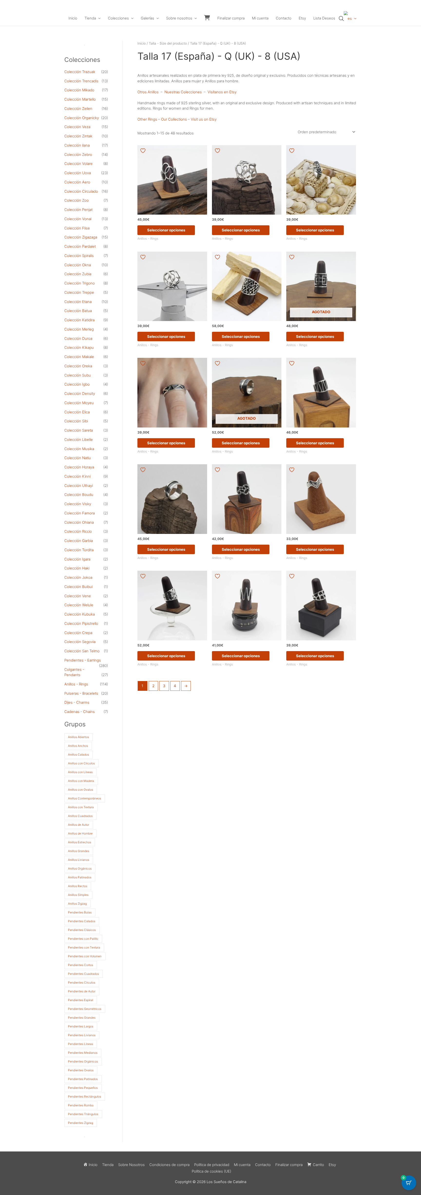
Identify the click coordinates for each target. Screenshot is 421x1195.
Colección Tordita (79, 550)
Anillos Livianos (78, 860)
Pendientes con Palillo (83, 938)
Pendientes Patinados (83, 1079)
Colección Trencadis (81, 81)
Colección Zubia (77, 274)
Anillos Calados (78, 754)
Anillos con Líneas (80, 772)
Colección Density (79, 393)
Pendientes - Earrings (82, 660)
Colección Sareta (78, 430)
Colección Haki (76, 568)
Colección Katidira (79, 320)
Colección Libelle (78, 439)
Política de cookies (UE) (211, 1171)
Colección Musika (79, 448)
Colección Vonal (77, 219)
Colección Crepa (78, 632)
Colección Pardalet (80, 246)
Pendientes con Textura (84, 947)
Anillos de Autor (78, 824)
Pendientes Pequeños (83, 1088)
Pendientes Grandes (82, 1017)
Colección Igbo (77, 384)
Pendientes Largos (80, 1026)
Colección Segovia (80, 641)
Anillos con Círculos (81, 763)
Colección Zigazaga (80, 237)
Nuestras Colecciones (183, 92)
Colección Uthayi (78, 485)
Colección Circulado (81, 191)
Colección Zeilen (78, 108)
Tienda (90, 18)
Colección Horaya (79, 467)
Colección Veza (77, 126)
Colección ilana (77, 145)
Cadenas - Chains (79, 711)
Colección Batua (78, 310)
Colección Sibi (76, 421)
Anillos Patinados (79, 877)
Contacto (283, 18)
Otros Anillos (148, 92)
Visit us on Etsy (204, 119)
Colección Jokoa (78, 577)
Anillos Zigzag (77, 903)
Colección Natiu (77, 457)
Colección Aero (77, 182)
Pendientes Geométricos (84, 1009)
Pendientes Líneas (80, 1044)
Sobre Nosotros (131, 1164)
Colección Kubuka (79, 614)
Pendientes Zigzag (80, 1123)
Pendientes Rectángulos (84, 1096)
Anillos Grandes (78, 851)
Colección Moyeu (79, 402)
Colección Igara (77, 559)
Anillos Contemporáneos (84, 798)
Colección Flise (77, 228)
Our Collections (174, 119)
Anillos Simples (78, 895)
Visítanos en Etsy (222, 92)
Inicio (72, 18)
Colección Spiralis (79, 255)
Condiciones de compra (169, 1164)
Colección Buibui (78, 586)
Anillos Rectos (77, 886)
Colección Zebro (78, 154)
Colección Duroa (78, 338)
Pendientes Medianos (82, 1052)
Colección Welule (78, 605)
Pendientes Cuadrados (83, 974)
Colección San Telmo (82, 651)
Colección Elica (77, 412)
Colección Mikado (79, 90)
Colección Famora (79, 513)
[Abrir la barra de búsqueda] (341, 18)
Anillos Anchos (78, 746)
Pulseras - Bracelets (81, 693)
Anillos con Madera (81, 781)
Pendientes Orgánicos (83, 1061)
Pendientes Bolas (80, 912)
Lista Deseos (324, 18)
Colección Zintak (78, 136)
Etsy (302, 18)
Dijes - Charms (76, 702)
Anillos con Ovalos (80, 789)
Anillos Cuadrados (80, 816)
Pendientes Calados (81, 921)
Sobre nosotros (179, 18)
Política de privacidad (211, 1164)
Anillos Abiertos (78, 737)
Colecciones (118, 18)
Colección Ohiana (79, 522)
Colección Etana (78, 301)
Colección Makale (79, 356)
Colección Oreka (78, 366)
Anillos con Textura (81, 807)
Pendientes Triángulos (83, 1114)
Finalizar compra (231, 18)
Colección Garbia (78, 540)
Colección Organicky (81, 117)
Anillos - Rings (76, 684)
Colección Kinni (77, 476)
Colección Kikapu (79, 347)
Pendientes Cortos (80, 965)
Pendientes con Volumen (85, 956)
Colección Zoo (76, 200)
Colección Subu (77, 375)
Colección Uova (77, 173)
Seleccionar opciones (166, 230)
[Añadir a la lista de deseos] (143, 151)
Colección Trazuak (79, 71)
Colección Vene (77, 596)
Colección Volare (78, 163)
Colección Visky (77, 504)
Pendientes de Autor (82, 991)
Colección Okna (77, 265)
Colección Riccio (78, 531)
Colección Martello (80, 99)
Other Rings (147, 119)
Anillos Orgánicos (80, 868)
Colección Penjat (78, 209)
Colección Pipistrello (81, 623)
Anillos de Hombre (80, 833)
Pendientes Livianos (82, 1035)
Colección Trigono (79, 283)
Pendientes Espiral (80, 1000)
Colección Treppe (79, 292)
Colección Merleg (79, 329)
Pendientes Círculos (81, 982)
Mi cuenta (260, 18)
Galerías (147, 18)
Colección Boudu (78, 494)
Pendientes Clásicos (82, 930)
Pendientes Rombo (81, 1105)
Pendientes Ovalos (81, 1070)
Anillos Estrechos (79, 842)
